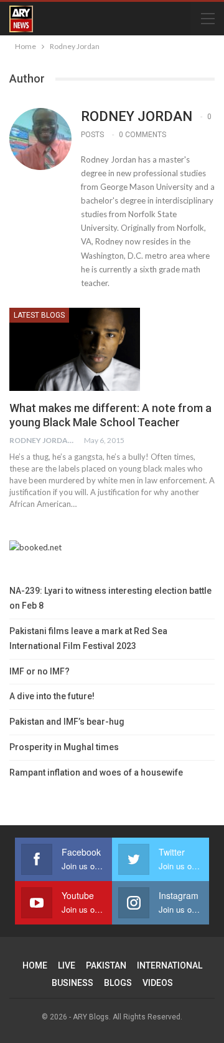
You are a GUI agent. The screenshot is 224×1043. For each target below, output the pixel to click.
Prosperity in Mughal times (64, 747)
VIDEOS (157, 983)
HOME (34, 965)
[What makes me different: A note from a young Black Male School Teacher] (74, 349)
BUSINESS (72, 983)
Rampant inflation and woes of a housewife (96, 772)
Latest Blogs (39, 315)
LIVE (66, 965)
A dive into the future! (52, 696)
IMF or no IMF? (39, 671)
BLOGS (118, 983)
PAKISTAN (106, 965)
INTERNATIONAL (169, 965)
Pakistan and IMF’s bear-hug (66, 722)
